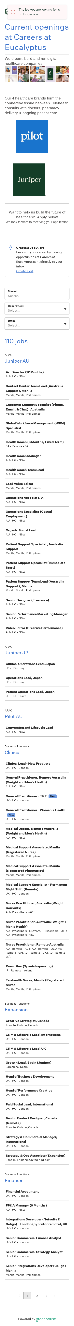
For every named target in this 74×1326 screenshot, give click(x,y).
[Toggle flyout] (65, 309)
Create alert (24, 271)
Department (15, 306)
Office (12, 321)
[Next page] (54, 1296)
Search (12, 291)
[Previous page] (19, 1296)
